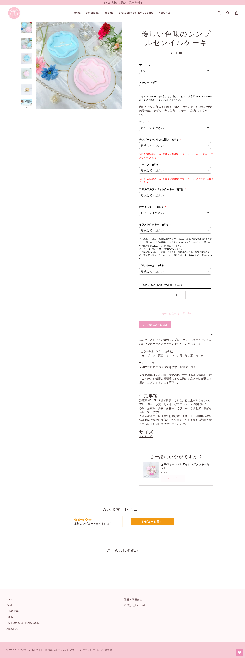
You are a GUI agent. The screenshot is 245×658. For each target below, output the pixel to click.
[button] (77, 13)
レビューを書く (152, 521)
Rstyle (14, 650)
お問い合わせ (104, 650)
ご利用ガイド (35, 650)
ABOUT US (12, 628)
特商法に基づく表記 (56, 650)
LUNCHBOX (12, 611)
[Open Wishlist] (239, 652)
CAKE (9, 605)
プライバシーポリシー (82, 650)
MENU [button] (10, 599)
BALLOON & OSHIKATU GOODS (23, 622)
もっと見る (146, 436)
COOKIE (10, 616)
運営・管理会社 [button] (133, 599)
